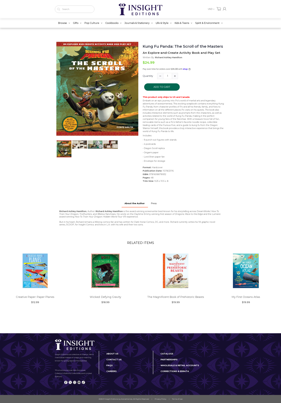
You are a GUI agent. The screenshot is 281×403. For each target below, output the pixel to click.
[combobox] (74, 9)
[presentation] (53, 148)
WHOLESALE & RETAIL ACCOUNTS (180, 365)
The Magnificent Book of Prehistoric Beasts (175, 297)
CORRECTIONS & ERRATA (175, 371)
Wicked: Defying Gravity (105, 297)
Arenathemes (126, 399)
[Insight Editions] (140, 9)
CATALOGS (167, 353)
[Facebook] (65, 382)
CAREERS (111, 371)
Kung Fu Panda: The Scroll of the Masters (183, 46)
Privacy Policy (160, 399)
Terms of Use (177, 399)
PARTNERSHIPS (169, 359)
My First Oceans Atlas (246, 297)
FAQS (109, 365)
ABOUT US (112, 353)
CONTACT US (114, 359)
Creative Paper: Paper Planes (35, 297)
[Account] (224, 9)
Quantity (148, 76)
